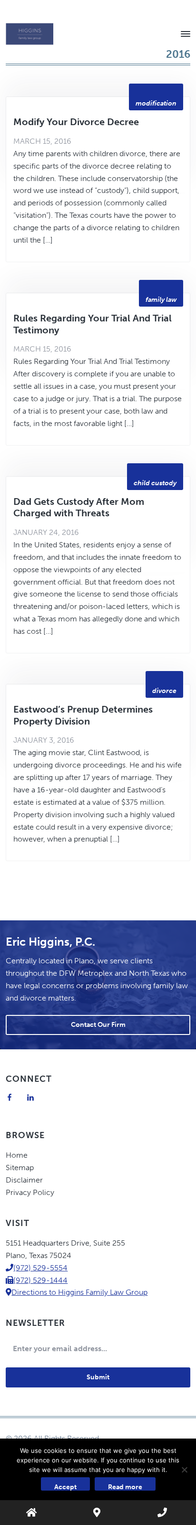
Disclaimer (24, 1179)
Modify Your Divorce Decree (76, 122)
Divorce (164, 691)
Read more (125, 1487)
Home (17, 1155)
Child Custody (155, 483)
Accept (65, 1487)
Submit (98, 1377)
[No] (184, 1469)
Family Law (161, 300)
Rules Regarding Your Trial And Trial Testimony (92, 324)
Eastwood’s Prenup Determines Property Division (83, 715)
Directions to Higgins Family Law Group (79, 1292)
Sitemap (20, 1167)
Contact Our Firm (98, 1025)
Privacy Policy (30, 1192)
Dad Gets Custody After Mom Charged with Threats (78, 507)
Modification (156, 103)
